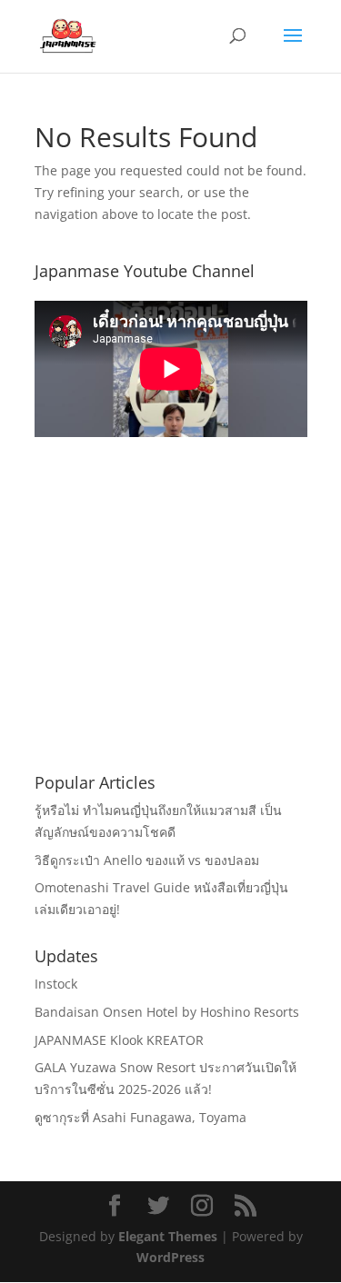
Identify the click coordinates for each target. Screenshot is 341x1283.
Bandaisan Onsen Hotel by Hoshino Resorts (167, 1011)
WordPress (170, 1257)
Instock (56, 983)
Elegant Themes (167, 1236)
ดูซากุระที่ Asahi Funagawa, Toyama (140, 1117)
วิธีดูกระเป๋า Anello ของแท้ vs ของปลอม (147, 860)
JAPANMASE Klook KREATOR (119, 1040)
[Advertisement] (171, 627)
